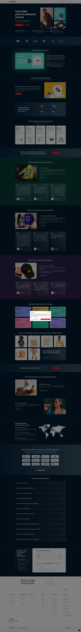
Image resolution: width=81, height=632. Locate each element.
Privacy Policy (36, 316)
